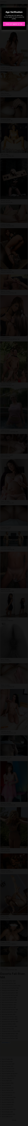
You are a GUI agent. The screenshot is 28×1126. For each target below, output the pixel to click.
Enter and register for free (14, 24)
